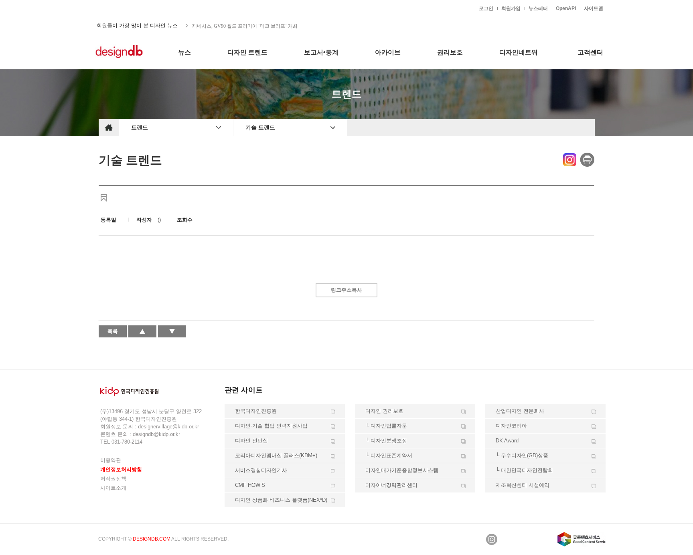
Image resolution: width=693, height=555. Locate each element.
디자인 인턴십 (251, 441)
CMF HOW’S (250, 485)
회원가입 (511, 8)
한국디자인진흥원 (115, 8)
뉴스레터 (538, 8)
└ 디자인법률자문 (386, 426)
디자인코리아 (511, 426)
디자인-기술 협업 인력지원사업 (271, 426)
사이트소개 (113, 488)
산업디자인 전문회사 (520, 411)
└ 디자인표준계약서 (388, 455)
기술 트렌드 (260, 127)
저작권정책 (113, 479)
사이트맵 (593, 8)
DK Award (507, 441)
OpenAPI (566, 8)
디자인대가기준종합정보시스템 (401, 470)
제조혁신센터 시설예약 (522, 485)
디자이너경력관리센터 (391, 485)
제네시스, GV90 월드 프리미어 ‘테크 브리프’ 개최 (245, 25)
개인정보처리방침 (121, 469)
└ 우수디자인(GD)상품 (522, 455)
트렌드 (139, 127)
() (159, 220)
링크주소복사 (346, 290)
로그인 (486, 8)
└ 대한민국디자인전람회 (524, 470)
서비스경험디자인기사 (261, 470)
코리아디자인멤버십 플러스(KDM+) (276, 455)
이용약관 (110, 460)
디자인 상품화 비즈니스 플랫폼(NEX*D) (281, 500)
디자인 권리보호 (384, 411)
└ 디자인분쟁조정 (386, 441)
